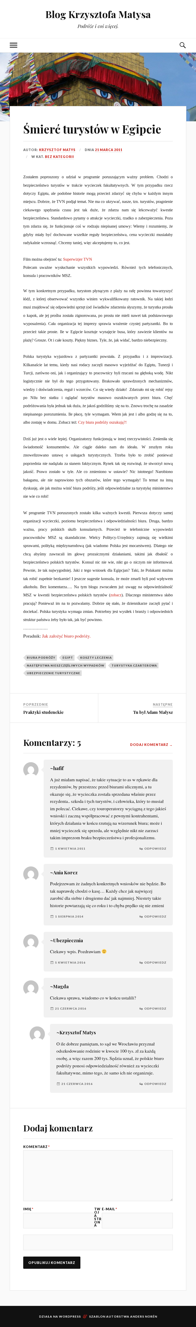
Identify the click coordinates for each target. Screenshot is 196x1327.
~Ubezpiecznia (66, 940)
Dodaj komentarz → (151, 744)
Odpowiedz (155, 848)
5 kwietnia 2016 (70, 962)
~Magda (59, 986)
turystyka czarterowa (134, 665)
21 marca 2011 (108, 150)
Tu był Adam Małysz (153, 712)
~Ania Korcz (64, 872)
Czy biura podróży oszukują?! (102, 422)
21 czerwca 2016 (70, 1008)
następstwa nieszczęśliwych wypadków (65, 665)
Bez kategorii (59, 157)
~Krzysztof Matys (76, 1032)
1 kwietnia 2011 (70, 848)
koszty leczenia (96, 657)
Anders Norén (143, 1316)
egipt (68, 657)
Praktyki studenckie (43, 712)
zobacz (115, 595)
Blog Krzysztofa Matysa (98, 14)
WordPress (70, 1316)
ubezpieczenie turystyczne (53, 673)
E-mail (109, 1209)
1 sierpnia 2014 (69, 916)
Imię (28, 1209)
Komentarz (36, 1146)
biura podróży (41, 657)
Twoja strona (98, 1217)
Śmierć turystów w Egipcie (92, 128)
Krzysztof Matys (57, 150)
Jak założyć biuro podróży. (66, 636)
